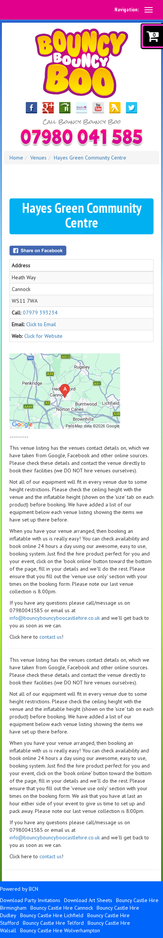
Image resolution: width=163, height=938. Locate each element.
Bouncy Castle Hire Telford (53, 922)
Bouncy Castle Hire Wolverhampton (60, 930)
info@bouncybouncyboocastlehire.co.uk (54, 617)
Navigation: (126, 9)
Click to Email (41, 324)
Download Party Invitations (30, 900)
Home (16, 157)
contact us (50, 636)
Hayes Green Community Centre (90, 157)
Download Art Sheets (88, 900)
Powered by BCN (19, 888)
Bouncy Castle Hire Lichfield (51, 915)
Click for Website (43, 336)
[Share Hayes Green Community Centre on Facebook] (81, 250)
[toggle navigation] (148, 9)
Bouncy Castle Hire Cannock (61, 907)
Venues (38, 157)
